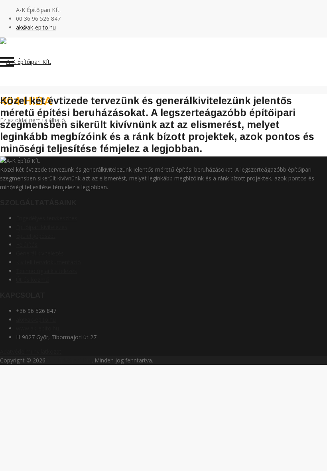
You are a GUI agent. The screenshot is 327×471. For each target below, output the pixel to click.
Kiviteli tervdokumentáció (48, 262)
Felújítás (26, 244)
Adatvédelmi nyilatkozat (30, 351)
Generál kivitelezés (40, 253)
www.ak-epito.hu (37, 328)
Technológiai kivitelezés (46, 271)
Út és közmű (32, 279)
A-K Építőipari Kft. (69, 360)
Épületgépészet (35, 235)
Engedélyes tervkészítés (46, 218)
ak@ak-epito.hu (36, 27)
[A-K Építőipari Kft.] (25, 61)
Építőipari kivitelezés (41, 227)
